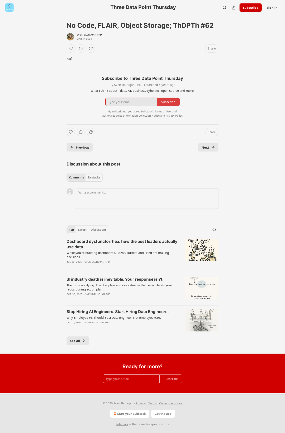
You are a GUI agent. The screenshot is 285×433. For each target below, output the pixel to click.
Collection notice (170, 403)
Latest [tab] (82, 230)
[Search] (224, 7)
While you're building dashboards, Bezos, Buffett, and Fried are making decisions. (118, 255)
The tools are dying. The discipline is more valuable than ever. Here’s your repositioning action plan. (119, 287)
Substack (122, 424)
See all (75, 341)
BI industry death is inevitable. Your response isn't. (115, 279)
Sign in (272, 7)
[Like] (71, 48)
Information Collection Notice (141, 115)
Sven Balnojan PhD (89, 34)
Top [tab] (71, 230)
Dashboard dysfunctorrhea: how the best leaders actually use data (122, 244)
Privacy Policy (174, 115)
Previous (82, 147)
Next (205, 147)
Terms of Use (163, 111)
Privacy (141, 403)
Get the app (163, 414)
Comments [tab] (76, 177)
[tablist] (85, 177)
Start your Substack (131, 414)
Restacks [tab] (94, 177)
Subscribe (250, 7)
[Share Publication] (234, 7)
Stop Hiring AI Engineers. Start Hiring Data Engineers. (118, 311)
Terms (152, 403)
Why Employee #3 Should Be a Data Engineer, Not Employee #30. (114, 317)
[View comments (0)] (81, 48)
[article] (142, 254)
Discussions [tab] (98, 230)
